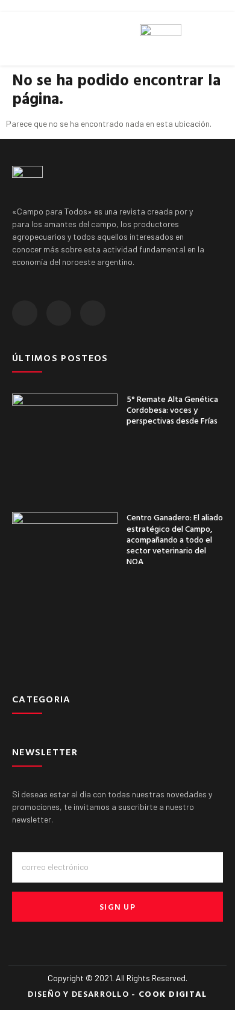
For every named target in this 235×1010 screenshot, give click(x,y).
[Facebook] (24, 313)
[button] (15, 39)
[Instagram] (59, 313)
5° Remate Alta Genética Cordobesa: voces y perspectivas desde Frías (172, 409)
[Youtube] (92, 313)
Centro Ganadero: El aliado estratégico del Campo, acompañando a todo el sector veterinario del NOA (175, 539)
